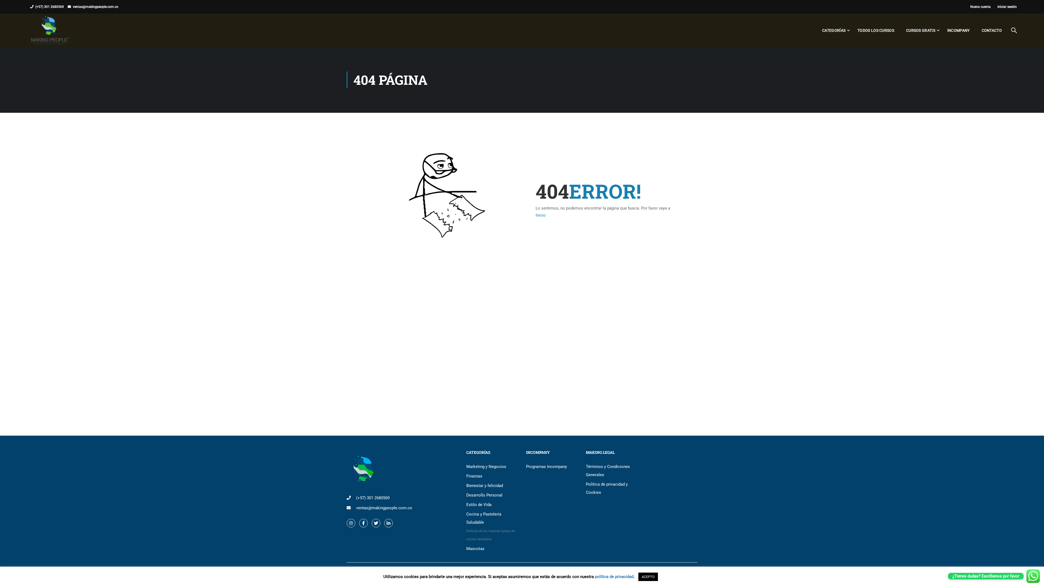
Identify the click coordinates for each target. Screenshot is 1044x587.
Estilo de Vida (479, 504)
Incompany (958, 30)
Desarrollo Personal (484, 495)
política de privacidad (614, 576)
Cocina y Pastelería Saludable (490, 526)
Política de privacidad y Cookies (607, 488)
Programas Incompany (546, 466)
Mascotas (475, 548)
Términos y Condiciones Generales (608, 470)
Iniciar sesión (1007, 7)
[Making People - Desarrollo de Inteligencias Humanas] (49, 30)
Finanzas (474, 476)
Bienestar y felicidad (484, 485)
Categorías (834, 30)
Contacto (992, 30)
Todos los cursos (875, 30)
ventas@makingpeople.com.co (95, 7)
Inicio (541, 215)
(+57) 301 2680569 (49, 7)
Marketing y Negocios (486, 466)
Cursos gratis (920, 30)
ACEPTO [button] (648, 577)
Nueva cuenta (980, 7)
